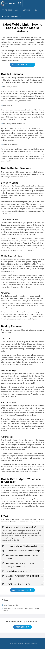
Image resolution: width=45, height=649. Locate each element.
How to (36, 9)
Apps (17, 9)
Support (23, 16)
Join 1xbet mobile (20, 590)
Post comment (22, 627)
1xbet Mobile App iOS (10, 605)
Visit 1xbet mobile (20, 65)
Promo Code (7, 9)
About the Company (10, 16)
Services (26, 9)
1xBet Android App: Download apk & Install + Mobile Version (21, 609)
